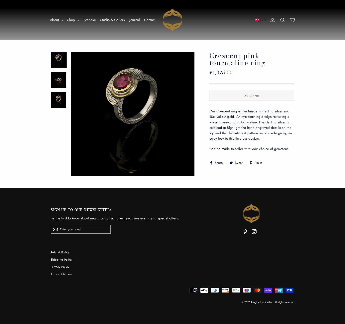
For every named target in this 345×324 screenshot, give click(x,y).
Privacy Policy (60, 267)
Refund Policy (60, 252)
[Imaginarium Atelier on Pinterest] (245, 231)
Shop (71, 19)
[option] (132, 114)
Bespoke (89, 19)
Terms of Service (62, 274)
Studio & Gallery (112, 19)
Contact (150, 19)
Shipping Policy (61, 259)
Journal (134, 19)
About (55, 19)
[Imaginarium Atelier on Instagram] (254, 231)
